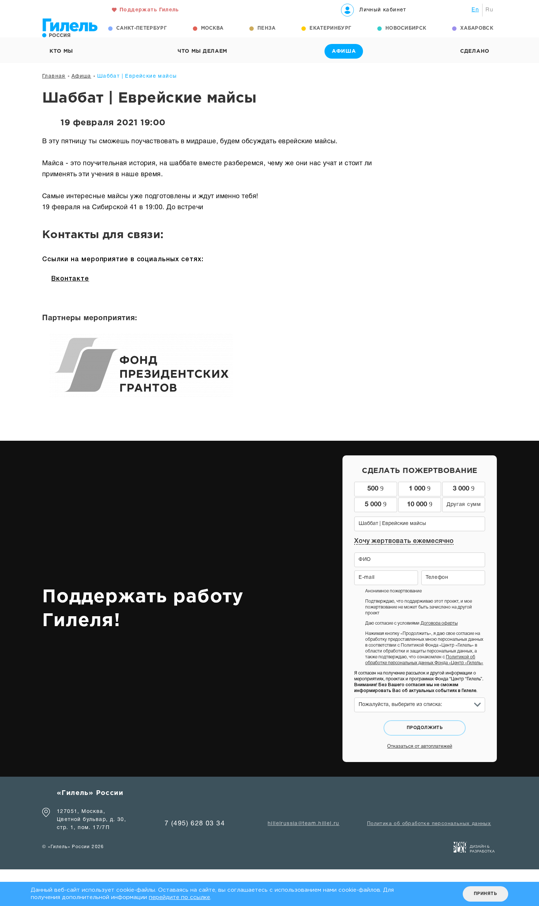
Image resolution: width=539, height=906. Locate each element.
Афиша (81, 76)
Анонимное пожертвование (393, 591)
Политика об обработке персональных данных (429, 824)
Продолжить (425, 728)
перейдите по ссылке (179, 897)
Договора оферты (439, 623)
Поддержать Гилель (149, 10)
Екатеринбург (330, 28)
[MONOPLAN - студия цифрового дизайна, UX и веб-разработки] (474, 849)
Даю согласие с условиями (411, 623)
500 (375, 488)
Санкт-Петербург (141, 28)
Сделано (474, 51)
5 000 (375, 504)
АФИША (344, 51)
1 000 (419, 488)
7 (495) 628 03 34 (195, 824)
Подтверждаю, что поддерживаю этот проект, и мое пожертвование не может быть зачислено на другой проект (418, 607)
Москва (212, 28)
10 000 (419, 504)
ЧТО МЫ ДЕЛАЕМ (202, 51)
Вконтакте (70, 279)
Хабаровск (476, 28)
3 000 (463, 488)
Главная (54, 76)
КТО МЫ (61, 51)
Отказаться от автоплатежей (419, 746)
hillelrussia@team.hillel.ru (304, 823)
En (475, 9)
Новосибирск (405, 28)
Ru (489, 9)
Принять (485, 894)
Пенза (266, 28)
